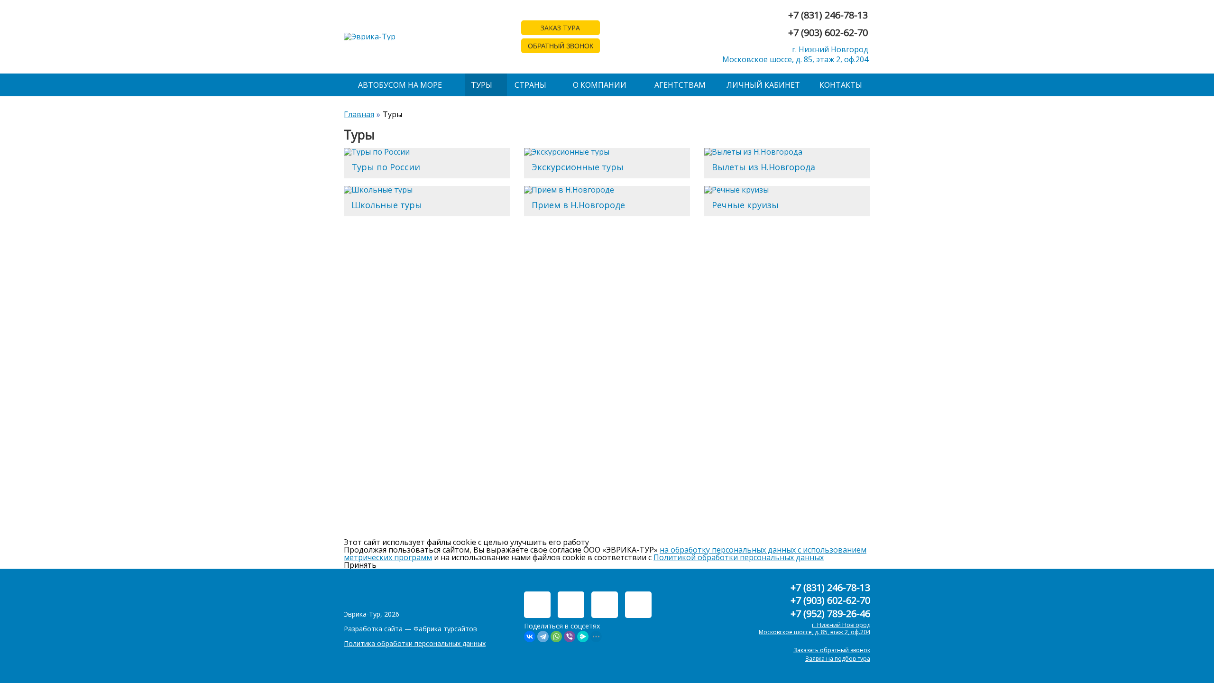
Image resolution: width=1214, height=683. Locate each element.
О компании (599, 85)
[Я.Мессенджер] (583, 636)
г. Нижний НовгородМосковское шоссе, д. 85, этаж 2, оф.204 (795, 54)
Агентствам (680, 85)
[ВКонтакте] (529, 636)
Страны (530, 85)
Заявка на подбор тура (837, 659)
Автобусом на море (400, 85)
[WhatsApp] (556, 636)
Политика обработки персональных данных (415, 643)
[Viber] (569, 636)
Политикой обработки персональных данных (738, 557)
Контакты (840, 85)
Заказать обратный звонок (831, 650)
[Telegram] (543, 636)
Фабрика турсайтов (445, 628)
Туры (481, 85)
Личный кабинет (763, 85)
